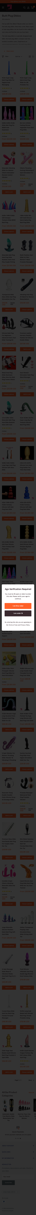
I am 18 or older (18, 606)
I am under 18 (18, 613)
